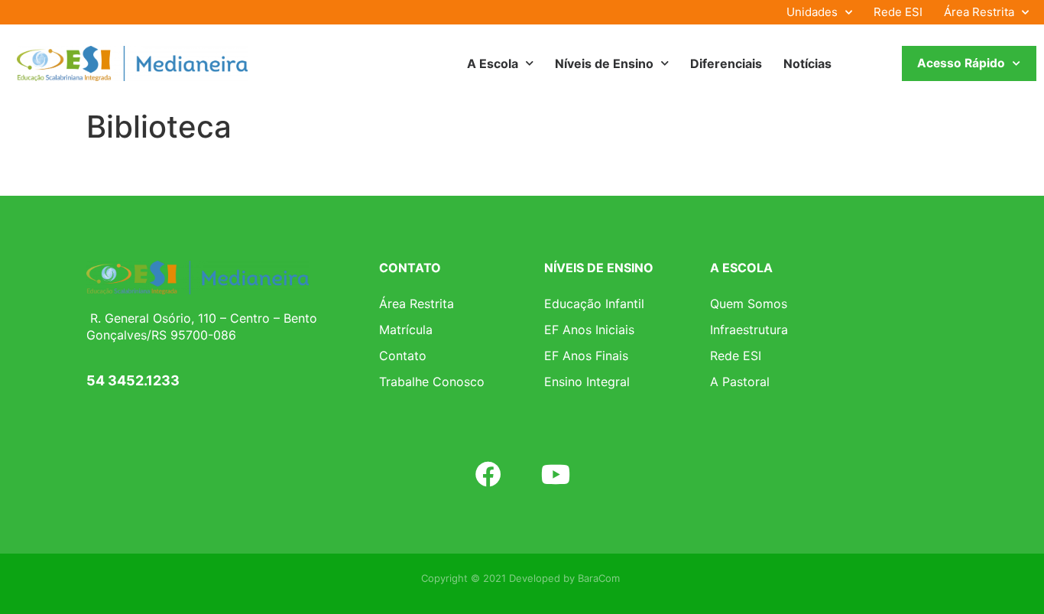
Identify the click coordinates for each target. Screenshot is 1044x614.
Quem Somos (748, 303)
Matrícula (406, 329)
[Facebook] (488, 473)
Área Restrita (979, 12)
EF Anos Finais (586, 355)
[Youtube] (555, 473)
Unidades (812, 12)
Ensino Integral (587, 381)
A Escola (492, 63)
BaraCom (599, 578)
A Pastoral (740, 381)
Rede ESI (898, 12)
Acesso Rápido (961, 63)
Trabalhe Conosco (432, 381)
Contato (402, 355)
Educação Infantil (594, 303)
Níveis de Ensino (604, 63)
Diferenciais (726, 63)
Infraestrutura (749, 329)
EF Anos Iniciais (589, 329)
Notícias (807, 63)
